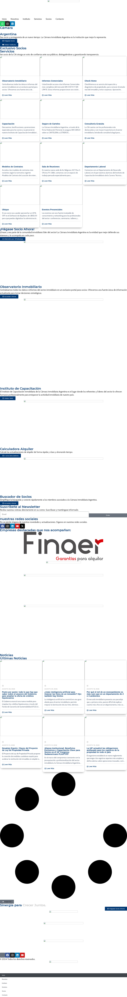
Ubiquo (5, 210)
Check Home (91, 81)
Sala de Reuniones (51, 167)
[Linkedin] (12, 23)
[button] (7, 902)
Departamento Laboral (95, 167)
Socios (49, 19)
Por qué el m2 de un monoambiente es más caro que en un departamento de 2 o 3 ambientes (105, 694)
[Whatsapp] (2, 23)
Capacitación (8, 124)
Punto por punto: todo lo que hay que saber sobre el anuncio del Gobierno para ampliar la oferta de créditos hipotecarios (20, 695)
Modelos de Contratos (12, 167)
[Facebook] (2, 526)
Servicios (38, 19)
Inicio (4, 19)
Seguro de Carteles (51, 124)
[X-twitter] (22, 526)
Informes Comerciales (52, 81)
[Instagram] (7, 23)
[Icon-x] (2, 955)
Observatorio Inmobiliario (14, 81)
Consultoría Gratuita (94, 124)
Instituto (26, 19)
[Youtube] (17, 526)
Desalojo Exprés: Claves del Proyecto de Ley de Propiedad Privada (20, 749)
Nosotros (15, 19)
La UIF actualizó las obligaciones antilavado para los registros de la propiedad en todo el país (103, 750)
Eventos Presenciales (52, 210)
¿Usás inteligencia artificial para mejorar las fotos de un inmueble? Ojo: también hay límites (63, 694)
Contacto (60, 19)
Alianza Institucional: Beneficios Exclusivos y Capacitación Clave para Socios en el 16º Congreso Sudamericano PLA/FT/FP (62, 751)
